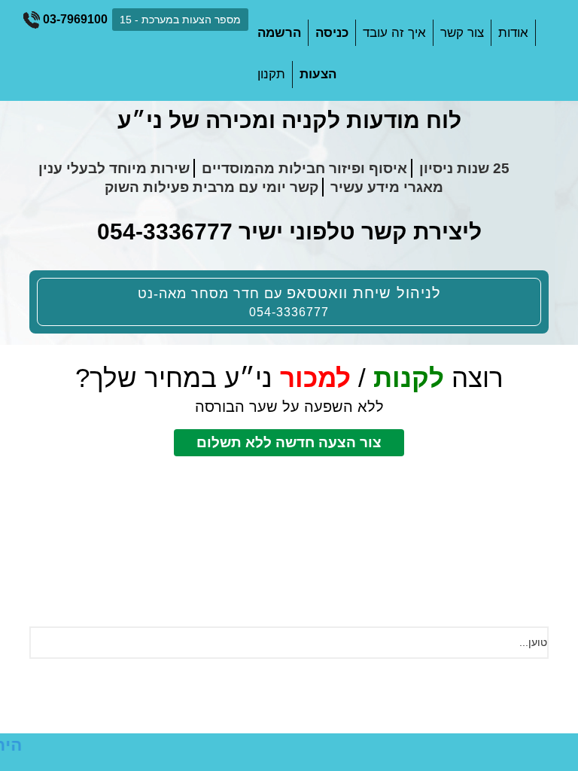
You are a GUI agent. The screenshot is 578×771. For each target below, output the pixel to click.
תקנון (271, 74)
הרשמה (279, 33)
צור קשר (462, 33)
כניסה (331, 33)
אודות (513, 33)
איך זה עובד (394, 33)
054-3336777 (165, 231)
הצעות (318, 74)
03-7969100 (74, 19)
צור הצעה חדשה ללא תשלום (289, 442)
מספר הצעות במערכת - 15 (180, 20)
